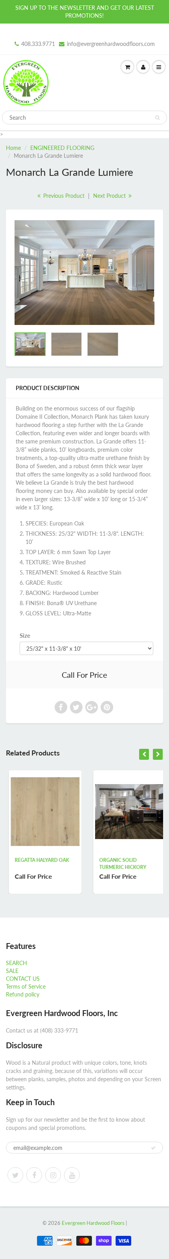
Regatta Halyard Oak (39, 860)
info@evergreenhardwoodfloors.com (111, 43)
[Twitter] (15, 1175)
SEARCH (16, 963)
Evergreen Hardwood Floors (93, 1223)
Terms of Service (26, 986)
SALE (12, 970)
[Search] (157, 117)
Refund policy (22, 994)
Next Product (110, 195)
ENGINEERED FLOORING (62, 147)
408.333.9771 (38, 43)
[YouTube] (72, 1175)
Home (13, 147)
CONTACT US (23, 978)
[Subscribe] (153, 1148)
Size (25, 635)
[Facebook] (34, 1175)
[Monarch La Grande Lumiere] (84, 272)
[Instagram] (53, 1175)
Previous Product (63, 195)
